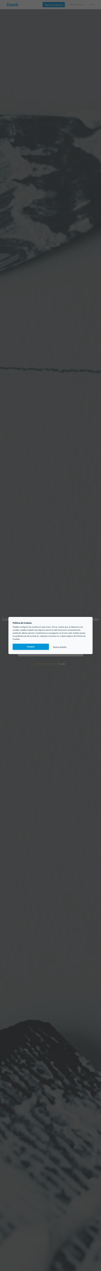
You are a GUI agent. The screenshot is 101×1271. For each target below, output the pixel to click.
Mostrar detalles (60, 647)
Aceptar (31, 647)
